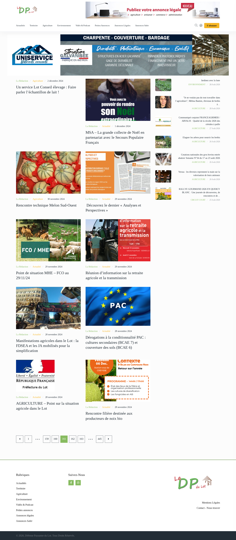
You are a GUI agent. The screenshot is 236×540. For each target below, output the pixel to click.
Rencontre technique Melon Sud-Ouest (46, 205)
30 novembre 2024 (56, 199)
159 (47, 438)
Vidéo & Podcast (83, 25)
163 (81, 438)
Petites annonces (102, 25)
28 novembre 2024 (53, 334)
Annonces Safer (142, 25)
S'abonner (212, 25)
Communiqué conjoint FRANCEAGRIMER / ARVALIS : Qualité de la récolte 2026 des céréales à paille (199, 121)
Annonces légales (122, 25)
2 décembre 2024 (55, 81)
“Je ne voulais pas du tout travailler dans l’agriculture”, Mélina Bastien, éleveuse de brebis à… (197, 101)
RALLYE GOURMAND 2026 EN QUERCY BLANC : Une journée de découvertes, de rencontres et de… (199, 192)
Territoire (34, 25)
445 (100, 438)
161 (64, 438)
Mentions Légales (211, 502)
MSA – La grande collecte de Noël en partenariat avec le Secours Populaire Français (115, 137)
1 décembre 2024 (122, 126)
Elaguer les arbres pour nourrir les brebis (201, 137)
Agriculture (47, 25)
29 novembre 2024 (123, 199)
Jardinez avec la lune (210, 80)
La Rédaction (22, 81)
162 (73, 438)
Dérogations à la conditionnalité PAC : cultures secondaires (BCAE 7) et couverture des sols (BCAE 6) (116, 342)
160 (55, 438)
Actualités (20, 25)
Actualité (106, 126)
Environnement (64, 25)
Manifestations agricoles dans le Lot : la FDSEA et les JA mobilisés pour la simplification (47, 346)
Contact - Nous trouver (208, 508)
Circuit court (198, 200)
